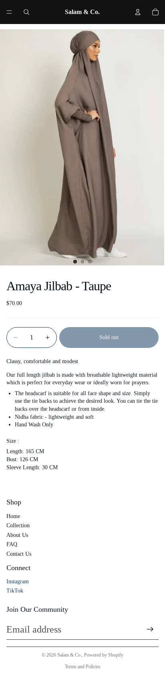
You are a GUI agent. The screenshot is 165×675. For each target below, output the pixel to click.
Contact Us (18, 554)
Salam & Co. (69, 655)
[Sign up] (150, 629)
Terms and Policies (83, 666)
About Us (17, 535)
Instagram (17, 582)
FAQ (11, 544)
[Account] (138, 12)
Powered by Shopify (103, 655)
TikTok (14, 591)
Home (13, 516)
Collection (18, 525)
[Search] (26, 12)
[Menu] (9, 12)
